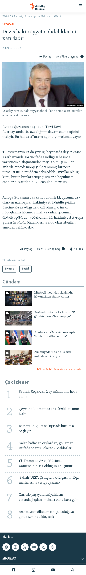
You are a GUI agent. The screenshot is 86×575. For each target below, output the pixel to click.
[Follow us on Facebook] (6, 547)
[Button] (45, 56)
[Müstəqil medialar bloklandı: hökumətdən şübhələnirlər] (18, 298)
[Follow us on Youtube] (34, 547)
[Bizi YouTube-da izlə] (53, 570)
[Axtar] (73, 570)
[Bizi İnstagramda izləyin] (33, 570)
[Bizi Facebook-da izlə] (13, 570)
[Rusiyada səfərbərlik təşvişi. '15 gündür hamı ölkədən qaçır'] (18, 318)
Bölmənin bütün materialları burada (59, 369)
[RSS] (43, 547)
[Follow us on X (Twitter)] (25, 547)
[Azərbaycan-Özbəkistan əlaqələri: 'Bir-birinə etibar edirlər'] (18, 337)
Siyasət (8, 24)
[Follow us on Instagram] (15, 547)
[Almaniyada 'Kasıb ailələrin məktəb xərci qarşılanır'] (18, 357)
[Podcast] (52, 547)
